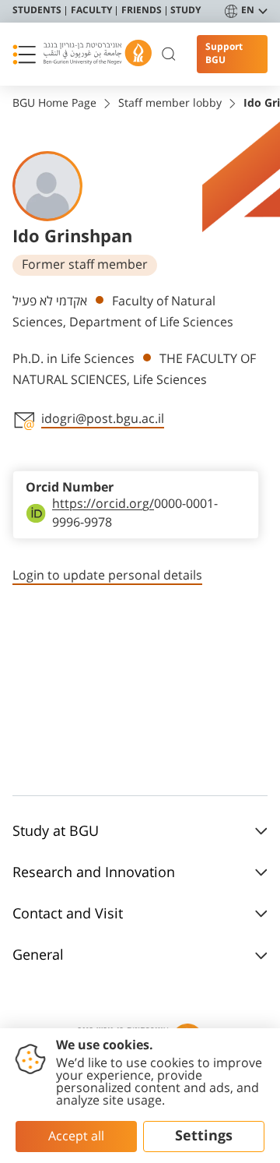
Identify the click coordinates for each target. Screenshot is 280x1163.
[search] (169, 54)
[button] (24, 54)
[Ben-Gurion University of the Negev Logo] (98, 54)
